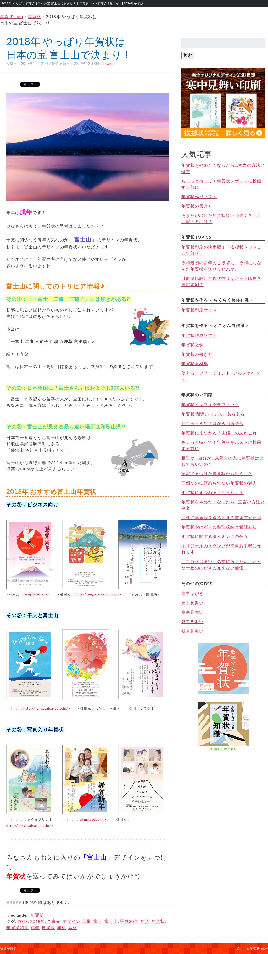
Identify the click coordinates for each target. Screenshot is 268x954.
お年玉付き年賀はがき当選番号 (212, 423)
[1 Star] (7, 902)
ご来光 (53, 921)
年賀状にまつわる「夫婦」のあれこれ (219, 432)
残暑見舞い (192, 630)
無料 (61, 927)
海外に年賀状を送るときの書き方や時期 (221, 517)
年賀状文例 (192, 344)
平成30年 (129, 921)
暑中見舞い (192, 621)
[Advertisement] (223, 779)
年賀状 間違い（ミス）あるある (213, 413)
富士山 (111, 921)
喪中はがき (192, 593)
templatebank (35, 594)
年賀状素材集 (194, 363)
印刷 (86, 921)
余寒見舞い (192, 612)
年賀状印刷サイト (199, 309)
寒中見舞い (192, 602)
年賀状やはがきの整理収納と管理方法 (219, 526)
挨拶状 (48, 927)
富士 (97, 921)
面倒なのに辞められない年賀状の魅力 (219, 482)
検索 (187, 55)
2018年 (37, 921)
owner (109, 63)
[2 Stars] (11, 902)
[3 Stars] (14, 902)
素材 (72, 927)
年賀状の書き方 (197, 205)
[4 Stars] (17, 902)
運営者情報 (8, 949)
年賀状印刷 (17, 927)
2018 (23, 921)
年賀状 (37, 914)
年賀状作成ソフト (199, 196)
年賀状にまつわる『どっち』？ (212, 492)
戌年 (35, 927)
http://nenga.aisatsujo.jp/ (97, 594)
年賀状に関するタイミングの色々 (214, 536)
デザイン (71, 921)
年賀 (145, 921)
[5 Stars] (20, 902)
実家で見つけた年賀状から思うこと (217, 473)
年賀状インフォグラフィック (210, 404)
